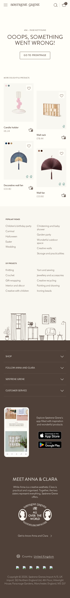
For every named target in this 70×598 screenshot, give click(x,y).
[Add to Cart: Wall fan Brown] (64, 195)
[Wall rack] (51, 110)
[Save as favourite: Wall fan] (61, 153)
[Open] (6, 5)
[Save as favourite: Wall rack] (61, 95)
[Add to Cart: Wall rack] (64, 137)
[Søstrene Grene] (25, 5)
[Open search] (55, 5)
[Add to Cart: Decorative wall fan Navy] (31, 187)
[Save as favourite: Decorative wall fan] (29, 146)
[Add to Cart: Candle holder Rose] (31, 129)
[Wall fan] (51, 167)
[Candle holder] (19, 102)
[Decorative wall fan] (19, 160)
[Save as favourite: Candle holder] (29, 88)
